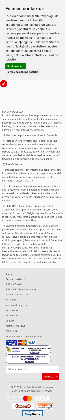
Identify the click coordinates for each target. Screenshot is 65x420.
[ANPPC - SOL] (28, 358)
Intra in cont (12, 315)
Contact (10, 320)
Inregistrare (12, 310)
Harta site (11, 299)
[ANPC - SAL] (28, 349)
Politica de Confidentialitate (21, 289)
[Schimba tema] (3, 83)
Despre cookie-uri (15, 279)
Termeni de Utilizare (17, 294)
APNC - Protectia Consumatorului (24, 336)
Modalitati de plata (16, 305)
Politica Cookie (14, 284)
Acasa (9, 274)
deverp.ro (48, 387)
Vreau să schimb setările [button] (23, 71)
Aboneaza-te (51, 376)
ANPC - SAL (11, 330)
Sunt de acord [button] (15, 66)
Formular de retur (15, 325)
